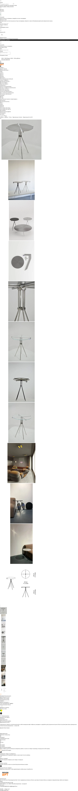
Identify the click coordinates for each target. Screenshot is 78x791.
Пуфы (1, 71)
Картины (2, 106)
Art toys (1, 97)
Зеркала (2, 105)
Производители (11, 780)
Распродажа (15, 38)
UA (0, 62)
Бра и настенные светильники (7, 92)
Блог (17, 780)
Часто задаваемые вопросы (24, 780)
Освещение (6, 38)
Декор (10, 38)
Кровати (2, 76)
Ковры (1, 104)
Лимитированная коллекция (6, 78)
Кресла (1, 75)
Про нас (2, 780)
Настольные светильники (5, 94)
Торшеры (2, 95)
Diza (8, 699)
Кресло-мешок (3, 68)
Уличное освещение (4, 90)
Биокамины (2, 100)
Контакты (2, 114)
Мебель (1, 38)
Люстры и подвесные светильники (8, 87)
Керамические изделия (5, 111)
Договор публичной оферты (61, 780)
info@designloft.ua (13, 786)
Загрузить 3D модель (4, 717)
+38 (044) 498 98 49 (5, 59)
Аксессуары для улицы (5, 107)
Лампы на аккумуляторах (5, 86)
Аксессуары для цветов (5, 109)
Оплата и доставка (35, 780)
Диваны (1, 73)
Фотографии (3, 110)
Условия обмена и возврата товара (47, 780)
